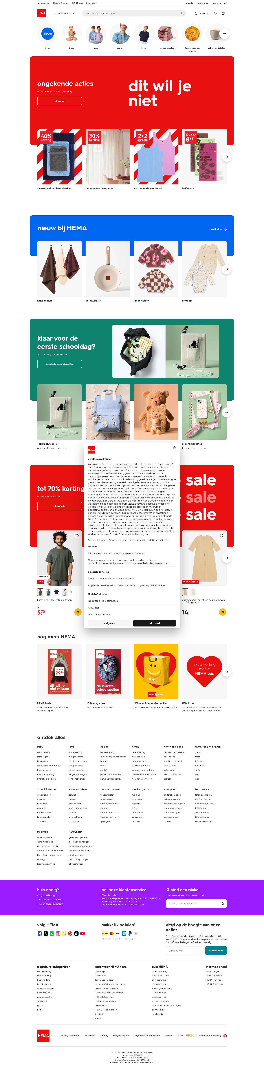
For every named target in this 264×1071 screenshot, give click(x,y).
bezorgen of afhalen (50, 899)
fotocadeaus (201, 808)
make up (136, 795)
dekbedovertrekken (174, 752)
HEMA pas (100, 975)
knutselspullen (44, 817)
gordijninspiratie (45, 842)
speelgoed (105, 821)
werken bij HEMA (160, 975)
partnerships (158, 1010)
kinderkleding (75, 752)
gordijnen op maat (173, 761)
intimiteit (136, 821)
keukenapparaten (78, 808)
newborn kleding (45, 774)
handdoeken (43, 992)
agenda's (41, 799)
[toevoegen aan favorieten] (76, 536)
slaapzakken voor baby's (49, 765)
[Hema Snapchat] (64, 933)
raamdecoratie (44, 997)
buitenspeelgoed (172, 812)
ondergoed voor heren (143, 770)
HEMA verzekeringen (106, 1010)
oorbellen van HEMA (47, 846)
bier (197, 779)
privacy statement (70, 1035)
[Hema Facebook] (40, 933)
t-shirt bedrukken (203, 821)
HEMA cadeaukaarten (106, 1001)
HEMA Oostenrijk (214, 984)
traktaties (199, 765)
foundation (137, 799)
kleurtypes (42, 859)
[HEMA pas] (204, 678)
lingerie (104, 761)
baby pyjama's (44, 770)
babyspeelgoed (172, 799)
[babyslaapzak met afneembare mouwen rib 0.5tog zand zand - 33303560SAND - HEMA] (185, 592)
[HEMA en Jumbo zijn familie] (156, 678)
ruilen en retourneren (51, 903)
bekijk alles (132, 235)
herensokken (138, 756)
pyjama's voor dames (110, 774)
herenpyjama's (139, 761)
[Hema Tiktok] (76, 933)
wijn (197, 774)
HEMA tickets (102, 1005)
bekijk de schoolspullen (132, 360)
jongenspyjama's (77, 779)
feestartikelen (107, 795)
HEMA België (212, 971)
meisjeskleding (76, 756)
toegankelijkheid (121, 1035)
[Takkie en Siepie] (59, 417)
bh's (102, 765)
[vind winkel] (222, 903)
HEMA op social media (106, 988)
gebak (198, 752)
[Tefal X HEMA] (108, 272)
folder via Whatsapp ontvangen (111, 984)
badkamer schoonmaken (81, 846)
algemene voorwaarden (147, 1035)
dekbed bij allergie (78, 859)
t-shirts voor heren (141, 765)
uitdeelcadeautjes (109, 803)
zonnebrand (138, 812)
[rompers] (204, 272)
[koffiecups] (204, 161)
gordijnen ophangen (79, 842)
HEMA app (100, 971)
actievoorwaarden (161, 1001)
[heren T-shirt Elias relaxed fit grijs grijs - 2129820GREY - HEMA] (40, 592)
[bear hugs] (156, 417)
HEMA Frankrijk (213, 980)
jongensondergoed (78, 774)
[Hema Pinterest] (70, 933)
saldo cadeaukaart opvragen (166, 1005)
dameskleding (107, 752)
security (104, 1035)
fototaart (199, 761)
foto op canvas (202, 817)
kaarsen (167, 779)
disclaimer (89, 1035)
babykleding (43, 752)
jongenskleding (76, 770)
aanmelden (216, 950)
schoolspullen (44, 795)
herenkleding (138, 752)
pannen (73, 812)
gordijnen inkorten (78, 855)
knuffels (167, 821)
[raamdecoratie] (108, 161)
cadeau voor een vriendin (50, 850)
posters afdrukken (204, 803)
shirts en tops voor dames (113, 756)
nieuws (98, 1018)
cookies (169, 1035)
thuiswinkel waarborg (210, 1035)
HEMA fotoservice (104, 997)
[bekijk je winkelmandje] (223, 13)
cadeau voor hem (109, 817)
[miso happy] (108, 417)
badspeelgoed (171, 817)
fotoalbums (42, 821)
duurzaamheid (159, 980)
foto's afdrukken (203, 799)
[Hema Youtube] (82, 933)
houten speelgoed (173, 808)
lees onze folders (104, 980)
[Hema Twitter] (46, 933)
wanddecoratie (202, 812)
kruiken (135, 808)
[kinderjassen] (156, 272)
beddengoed (44, 984)
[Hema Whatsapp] (52, 933)
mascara (136, 803)
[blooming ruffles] (204, 417)
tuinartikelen (170, 765)
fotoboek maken (203, 795)
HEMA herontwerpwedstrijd (109, 992)
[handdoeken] (59, 161)
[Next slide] (227, 157)
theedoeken (75, 803)
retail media (157, 1014)
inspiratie (99, 1014)
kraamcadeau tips (46, 864)
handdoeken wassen (79, 850)
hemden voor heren (142, 779)
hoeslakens (169, 756)
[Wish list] (215, 13)
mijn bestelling (47, 895)
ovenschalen (75, 817)
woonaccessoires (172, 774)
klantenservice (159, 997)
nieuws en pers (159, 984)
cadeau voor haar (109, 812)
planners (41, 808)
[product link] (59, 558)
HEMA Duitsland (214, 975)
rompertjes (42, 756)
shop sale (59, 506)
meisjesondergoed (78, 761)
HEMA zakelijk (159, 992)
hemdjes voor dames (110, 779)
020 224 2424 (109, 895)
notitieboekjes (44, 812)
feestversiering (108, 799)
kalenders (42, 803)
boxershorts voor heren (144, 774)
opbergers (169, 770)
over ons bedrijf (160, 971)
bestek (72, 799)
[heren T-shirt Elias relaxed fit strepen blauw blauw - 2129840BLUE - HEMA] (48, 592)
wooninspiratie (44, 837)
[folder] (59, 678)
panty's (103, 770)
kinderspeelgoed (172, 795)
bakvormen (74, 821)
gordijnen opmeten (78, 837)
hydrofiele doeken (46, 779)
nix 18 (180, 1035)
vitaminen (137, 817)
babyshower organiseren (49, 855)
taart (197, 756)
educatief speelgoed (174, 803)
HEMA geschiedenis (162, 988)
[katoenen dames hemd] (156, 161)
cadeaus (104, 808)
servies (72, 795)
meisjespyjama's (76, 765)
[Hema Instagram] (58, 933)
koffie (197, 770)
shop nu (132, 100)
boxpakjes (42, 761)
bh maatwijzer (76, 864)
